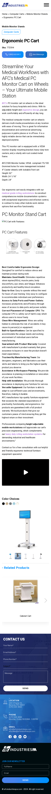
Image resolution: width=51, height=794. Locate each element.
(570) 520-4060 (15, 707)
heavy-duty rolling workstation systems (23, 434)
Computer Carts (17, 14)
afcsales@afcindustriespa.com (22, 731)
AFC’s (4, 103)
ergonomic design (30, 110)
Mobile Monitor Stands (37, 14)
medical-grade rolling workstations (18, 193)
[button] (46, 600)
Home (5, 14)
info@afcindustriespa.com (20, 729)
